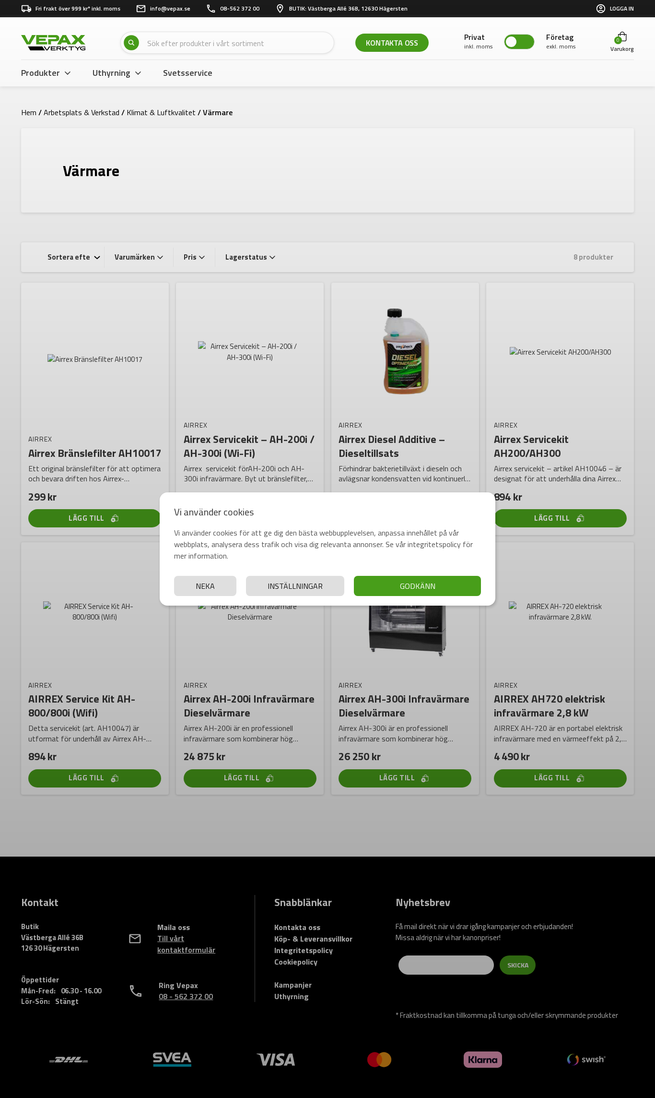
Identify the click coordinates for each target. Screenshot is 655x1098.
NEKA (205, 586)
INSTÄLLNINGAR (295, 586)
